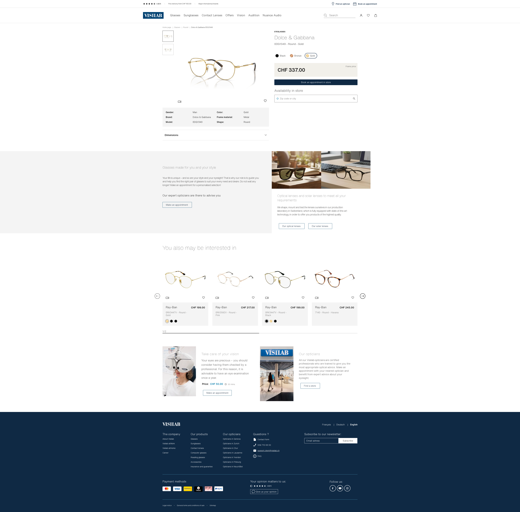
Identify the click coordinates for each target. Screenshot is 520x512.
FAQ (259, 456)
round (185, 27)
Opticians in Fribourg (232, 461)
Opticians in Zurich (231, 443)
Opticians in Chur (230, 448)
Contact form (263, 439)
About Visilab (168, 438)
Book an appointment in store (316, 82)
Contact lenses (197, 448)
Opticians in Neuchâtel (233, 466)
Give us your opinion (266, 491)
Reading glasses (198, 457)
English (354, 424)
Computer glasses (198, 452)
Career (165, 452)
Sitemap (213, 505)
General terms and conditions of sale (190, 505)
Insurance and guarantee (202, 466)
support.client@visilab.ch (269, 450)
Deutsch (340, 424)
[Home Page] (153, 15)
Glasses (177, 27)
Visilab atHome (169, 448)
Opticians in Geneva (231, 438)
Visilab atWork (168, 443)
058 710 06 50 (264, 445)
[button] (361, 15)
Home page (166, 27)
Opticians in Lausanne (232, 452)
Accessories (196, 461)
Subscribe (348, 440)
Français (327, 424)
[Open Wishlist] (368, 15)
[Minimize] (375, 15)
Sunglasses (196, 443)
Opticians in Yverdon (232, 457)
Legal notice (167, 505)
